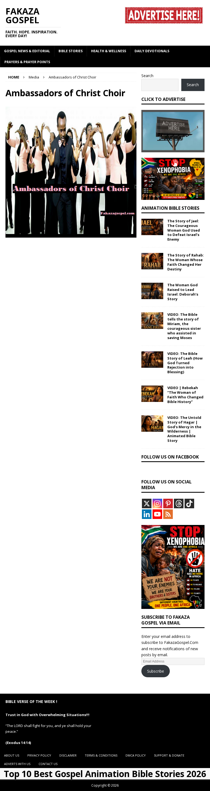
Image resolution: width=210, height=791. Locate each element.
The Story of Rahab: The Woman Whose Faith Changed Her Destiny (185, 262)
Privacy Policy (39, 755)
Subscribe (155, 671)
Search (147, 75)
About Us (11, 755)
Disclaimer (68, 755)
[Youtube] (157, 514)
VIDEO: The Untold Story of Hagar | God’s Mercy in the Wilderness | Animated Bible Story (184, 429)
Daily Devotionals (152, 51)
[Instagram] (157, 503)
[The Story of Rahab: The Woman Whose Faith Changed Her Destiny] (152, 261)
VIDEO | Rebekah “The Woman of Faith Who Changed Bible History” (185, 394)
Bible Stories (71, 51)
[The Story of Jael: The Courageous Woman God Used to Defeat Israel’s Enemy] (152, 227)
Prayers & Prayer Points (27, 62)
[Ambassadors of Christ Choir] (70, 234)
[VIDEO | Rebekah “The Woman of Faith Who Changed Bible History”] (152, 394)
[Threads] (178, 503)
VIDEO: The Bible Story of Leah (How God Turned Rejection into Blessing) (185, 363)
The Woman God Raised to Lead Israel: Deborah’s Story (182, 291)
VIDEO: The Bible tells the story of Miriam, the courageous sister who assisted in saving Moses (184, 326)
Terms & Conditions (101, 755)
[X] (146, 503)
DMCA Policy (136, 755)
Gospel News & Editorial (27, 51)
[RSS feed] (168, 514)
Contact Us (48, 764)
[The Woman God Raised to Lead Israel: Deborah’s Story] (152, 291)
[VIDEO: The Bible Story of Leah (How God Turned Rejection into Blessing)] (152, 359)
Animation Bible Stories (170, 208)
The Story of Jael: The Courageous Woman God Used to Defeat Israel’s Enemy (183, 230)
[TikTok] (189, 503)
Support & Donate (169, 755)
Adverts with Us (17, 764)
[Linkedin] (146, 514)
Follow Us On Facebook (170, 457)
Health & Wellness (108, 51)
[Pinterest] (168, 503)
